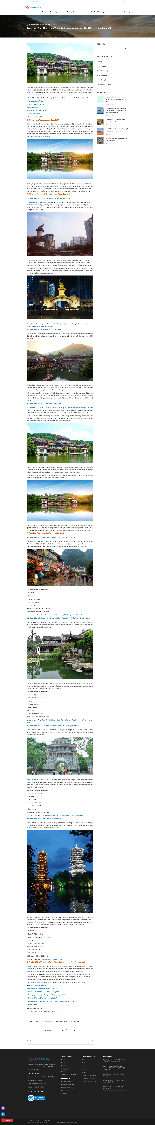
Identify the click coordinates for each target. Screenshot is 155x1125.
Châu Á (84, 1060)
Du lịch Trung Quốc (49, 25)
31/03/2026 (110, 125)
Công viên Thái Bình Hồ (35, 793)
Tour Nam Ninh (75, 1021)
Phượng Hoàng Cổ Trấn (35, 101)
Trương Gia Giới (33, 107)
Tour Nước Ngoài (69, 12)
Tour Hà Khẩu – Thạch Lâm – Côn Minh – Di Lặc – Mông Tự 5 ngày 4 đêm (51, 1001)
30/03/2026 (110, 134)
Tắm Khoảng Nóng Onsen (69, 1074)
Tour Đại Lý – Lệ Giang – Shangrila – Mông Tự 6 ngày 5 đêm (47, 995)
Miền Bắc (64, 1060)
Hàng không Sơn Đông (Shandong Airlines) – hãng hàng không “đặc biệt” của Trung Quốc (116, 110)
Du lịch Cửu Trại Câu (34, 114)
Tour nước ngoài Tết (88, 1078)
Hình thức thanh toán (67, 1084)
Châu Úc (84, 1072)
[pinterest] (124, 2)
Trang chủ (45, 12)
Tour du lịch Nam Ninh (61, 1021)
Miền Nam (64, 1063)
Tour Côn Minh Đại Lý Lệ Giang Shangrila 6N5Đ (43, 998)
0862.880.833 (38, 1080)
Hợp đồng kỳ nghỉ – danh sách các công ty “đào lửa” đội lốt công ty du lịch (116, 99)
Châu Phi (85, 1069)
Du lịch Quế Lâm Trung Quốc (37, 110)
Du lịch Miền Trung (102, 71)
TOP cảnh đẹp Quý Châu (36, 117)
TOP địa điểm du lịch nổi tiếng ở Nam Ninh (78, 408)
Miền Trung (64, 1066)
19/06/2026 (110, 104)
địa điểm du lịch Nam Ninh (37, 202)
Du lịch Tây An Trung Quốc (36, 104)
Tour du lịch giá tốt (47, 1021)
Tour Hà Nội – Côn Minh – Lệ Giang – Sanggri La (43, 992)
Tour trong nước (55, 12)
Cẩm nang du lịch (112, 12)
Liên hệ (123, 12)
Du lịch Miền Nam (102, 75)
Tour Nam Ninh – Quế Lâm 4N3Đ (51, 959)
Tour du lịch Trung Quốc (89, 1075)
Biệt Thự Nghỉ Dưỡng (97, 12)
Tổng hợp (99, 61)
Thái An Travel (32, 966)
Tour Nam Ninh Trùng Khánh (37, 985)
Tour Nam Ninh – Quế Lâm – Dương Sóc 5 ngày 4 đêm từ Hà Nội (61, 615)
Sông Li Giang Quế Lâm (36, 943)
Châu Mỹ (84, 1066)
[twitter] (127, 2)
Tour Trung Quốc (83, 12)
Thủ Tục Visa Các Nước (104, 84)
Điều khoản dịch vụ (66, 1081)
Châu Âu (84, 1063)
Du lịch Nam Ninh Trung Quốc (37, 124)
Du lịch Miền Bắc (102, 66)
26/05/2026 (110, 115)
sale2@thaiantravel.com (39, 1083)
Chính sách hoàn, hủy (67, 1088)
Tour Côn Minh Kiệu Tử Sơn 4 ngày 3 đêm (41, 988)
